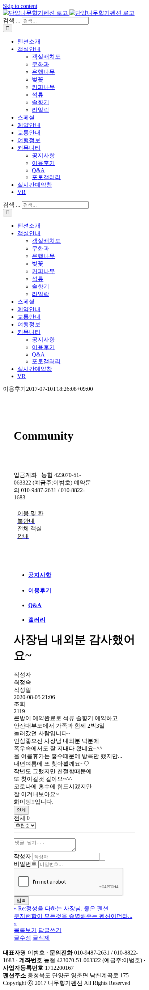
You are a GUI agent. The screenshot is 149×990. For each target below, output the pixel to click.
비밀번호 (25, 864)
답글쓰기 (49, 930)
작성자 (22, 856)
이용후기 (39, 590)
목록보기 (25, 930)
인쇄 (21, 810)
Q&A (35, 605)
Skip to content (20, 6)
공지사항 (39, 575)
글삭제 (41, 938)
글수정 (22, 938)
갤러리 (37, 620)
